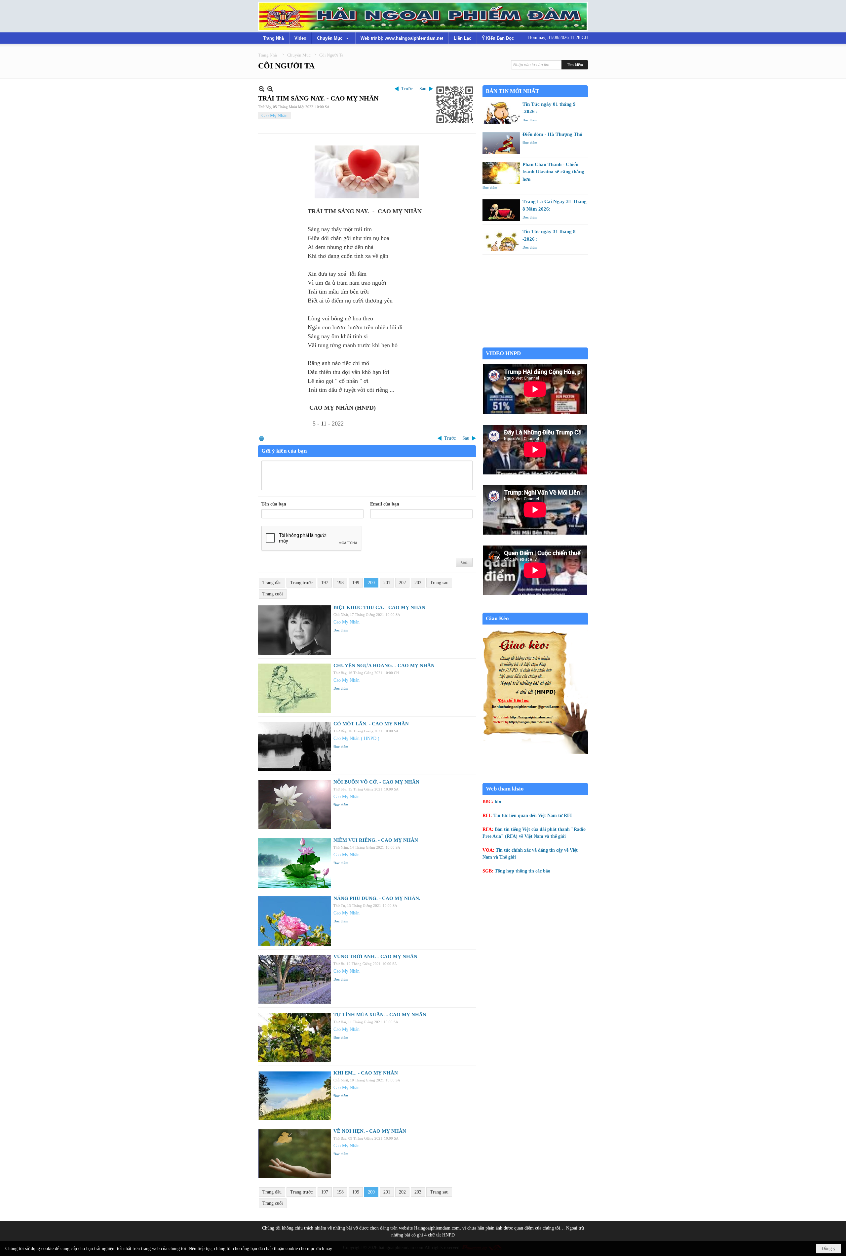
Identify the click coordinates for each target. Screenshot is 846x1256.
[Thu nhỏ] (261, 88)
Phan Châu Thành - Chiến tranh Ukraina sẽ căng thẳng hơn (553, 172)
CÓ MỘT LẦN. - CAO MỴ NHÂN (371, 723)
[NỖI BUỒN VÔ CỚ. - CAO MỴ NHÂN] (294, 805)
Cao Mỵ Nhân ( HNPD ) (356, 738)
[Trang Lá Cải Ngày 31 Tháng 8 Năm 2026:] (501, 210)
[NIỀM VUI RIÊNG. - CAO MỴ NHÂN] (294, 863)
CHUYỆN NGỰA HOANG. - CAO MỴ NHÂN (384, 665)
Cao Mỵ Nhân (274, 115)
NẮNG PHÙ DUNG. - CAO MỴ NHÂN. (376, 898)
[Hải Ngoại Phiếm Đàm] (423, 16)
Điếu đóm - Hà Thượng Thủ (552, 134)
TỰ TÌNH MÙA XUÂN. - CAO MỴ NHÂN (379, 1014)
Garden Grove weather (535, 344)
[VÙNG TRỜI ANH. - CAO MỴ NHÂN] (294, 979)
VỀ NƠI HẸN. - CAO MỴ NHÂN (369, 1131)
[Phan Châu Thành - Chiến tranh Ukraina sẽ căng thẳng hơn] (501, 173)
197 (324, 582)
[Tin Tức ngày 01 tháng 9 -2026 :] (501, 113)
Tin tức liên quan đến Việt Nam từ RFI (532, 815)
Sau (422, 88)
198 (340, 582)
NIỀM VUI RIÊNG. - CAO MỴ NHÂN (375, 840)
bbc (498, 801)
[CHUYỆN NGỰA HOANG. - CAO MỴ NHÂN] (294, 688)
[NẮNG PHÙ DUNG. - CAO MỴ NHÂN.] (294, 921)
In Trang (261, 438)
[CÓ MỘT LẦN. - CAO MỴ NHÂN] (294, 746)
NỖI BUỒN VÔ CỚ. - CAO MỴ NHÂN (376, 782)
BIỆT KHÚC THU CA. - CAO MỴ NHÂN (379, 607)
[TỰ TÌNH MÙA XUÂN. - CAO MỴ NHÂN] (294, 1037)
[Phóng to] (270, 88)
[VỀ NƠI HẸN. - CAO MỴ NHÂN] (294, 1154)
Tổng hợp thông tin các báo (522, 871)
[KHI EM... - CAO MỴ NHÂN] (294, 1095)
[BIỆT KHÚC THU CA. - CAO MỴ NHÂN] (294, 630)
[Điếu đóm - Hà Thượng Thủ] (501, 143)
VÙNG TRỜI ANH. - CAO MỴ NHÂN (375, 956)
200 (371, 582)
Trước (407, 88)
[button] (333, 38)
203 (417, 582)
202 (402, 582)
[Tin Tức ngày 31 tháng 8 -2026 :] (501, 240)
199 (355, 582)
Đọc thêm (340, 630)
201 (386, 582)
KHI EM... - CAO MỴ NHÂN (365, 1072)
